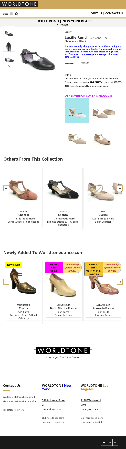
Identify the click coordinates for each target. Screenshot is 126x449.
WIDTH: (69, 63)
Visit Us (96, 13)
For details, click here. (13, 409)
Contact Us (114, 13)
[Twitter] (104, 442)
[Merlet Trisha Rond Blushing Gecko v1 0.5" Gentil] (102, 136)
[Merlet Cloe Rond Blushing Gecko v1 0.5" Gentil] (102, 110)
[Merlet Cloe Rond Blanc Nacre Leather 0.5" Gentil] (77, 110)
